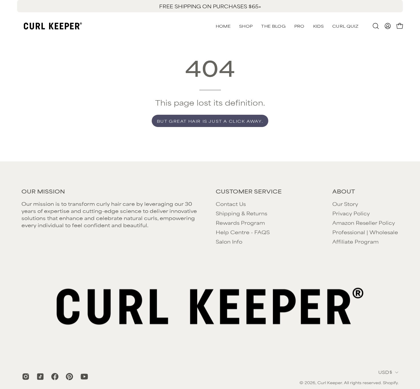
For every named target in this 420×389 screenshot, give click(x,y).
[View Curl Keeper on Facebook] (54, 376)
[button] (345, 26)
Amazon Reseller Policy (363, 222)
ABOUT (343, 191)
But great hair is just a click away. (210, 121)
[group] (210, 6)
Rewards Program (240, 222)
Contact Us (231, 203)
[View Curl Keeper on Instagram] (25, 376)
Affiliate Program (355, 241)
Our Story (345, 203)
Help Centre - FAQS (243, 231)
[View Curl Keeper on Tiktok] (39, 376)
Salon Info (229, 241)
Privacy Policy (351, 213)
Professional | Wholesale (365, 231)
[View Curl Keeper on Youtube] (83, 376)
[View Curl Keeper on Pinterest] (68, 376)
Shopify (390, 383)
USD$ (385, 372)
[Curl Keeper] (53, 26)
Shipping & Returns (241, 213)
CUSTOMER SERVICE (249, 191)
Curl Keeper (329, 383)
